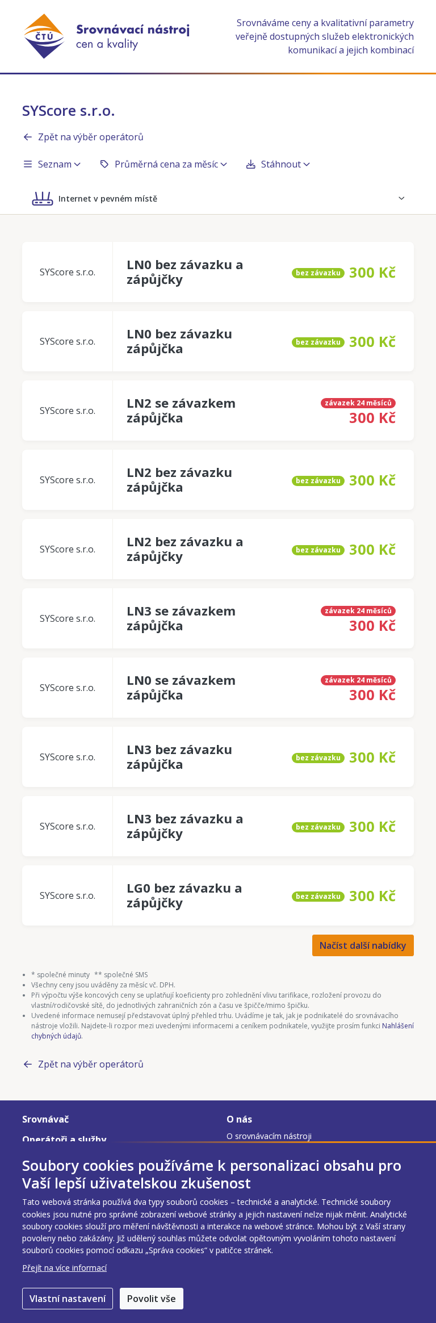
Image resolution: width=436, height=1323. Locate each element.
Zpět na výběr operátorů (91, 137)
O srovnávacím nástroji (269, 1136)
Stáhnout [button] (281, 164)
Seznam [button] (55, 164)
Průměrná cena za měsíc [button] (166, 164)
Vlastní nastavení (68, 1298)
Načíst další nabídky (363, 945)
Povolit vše (151, 1298)
